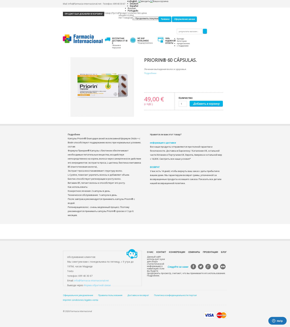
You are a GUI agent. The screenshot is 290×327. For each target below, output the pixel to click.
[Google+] (208, 267)
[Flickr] (223, 267)
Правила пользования (110, 295)
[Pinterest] (216, 267)
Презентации (210, 251)
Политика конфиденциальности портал (175, 295)
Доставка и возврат (138, 295)
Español (134, 5)
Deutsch (134, 3)
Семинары (194, 251)
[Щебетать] (201, 267)
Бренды (180, 38)
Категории (182, 41)
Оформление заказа (184, 19)
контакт (161, 251)
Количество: (186, 97)
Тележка (165, 19)
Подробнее (150, 73)
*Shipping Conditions (145, 43)
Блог (224, 251)
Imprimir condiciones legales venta (80, 300)
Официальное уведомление (78, 295)
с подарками (182, 45)
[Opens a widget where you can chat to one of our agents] (277, 321)
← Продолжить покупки (145, 18)
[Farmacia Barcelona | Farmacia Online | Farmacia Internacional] (83, 39)
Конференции (177, 251)
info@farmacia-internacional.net (91, 280)
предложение (183, 43)
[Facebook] (194, 267)
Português (133, 10)
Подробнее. (153, 275)
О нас (150, 251)
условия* (186, 158)
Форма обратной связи (97, 285)
